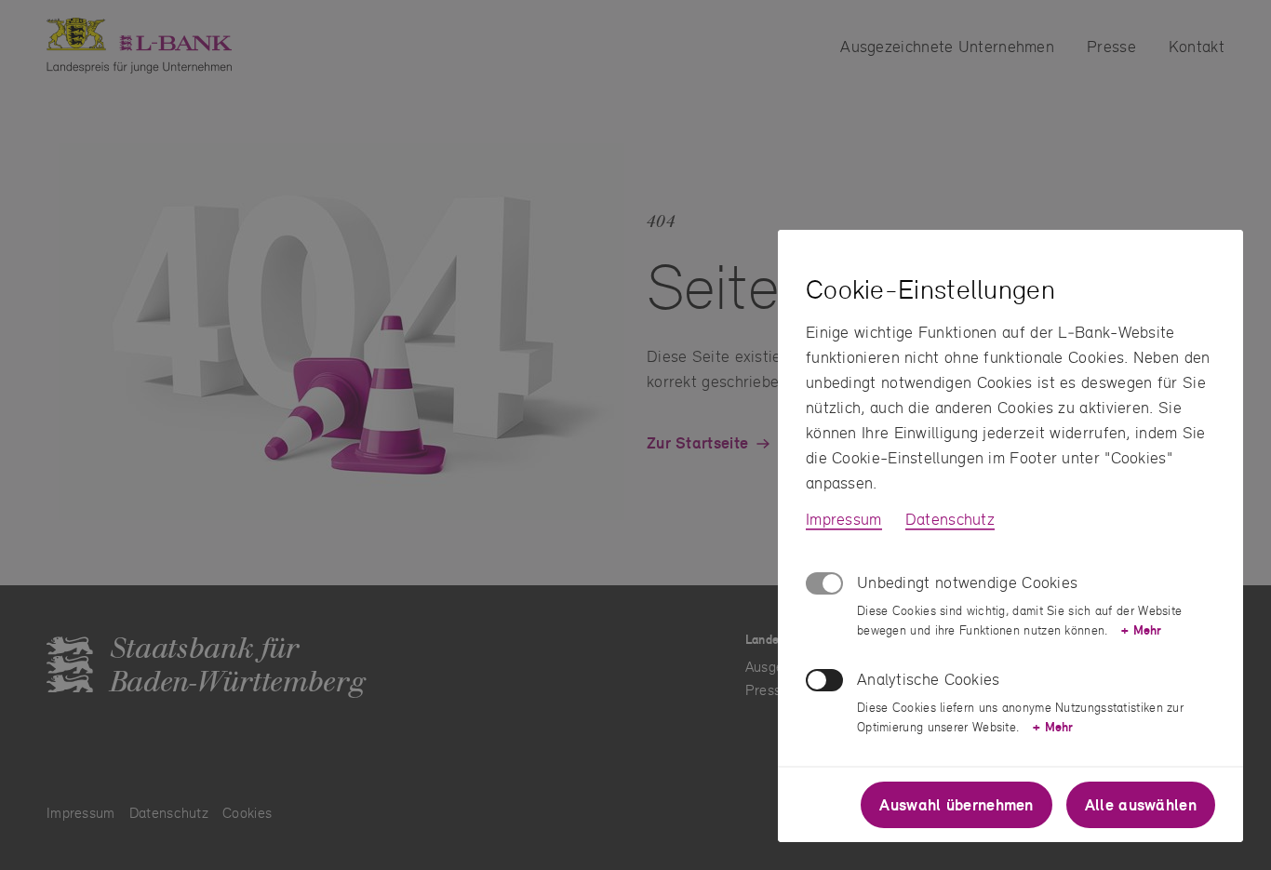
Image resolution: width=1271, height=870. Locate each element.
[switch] (824, 680)
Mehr (1141, 630)
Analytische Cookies (928, 679)
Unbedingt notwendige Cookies (967, 582)
